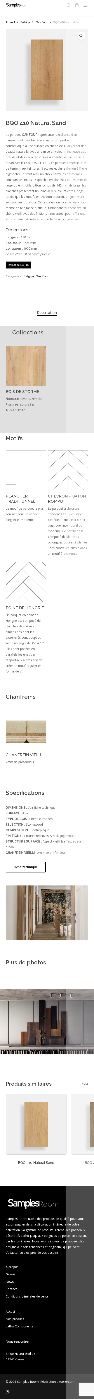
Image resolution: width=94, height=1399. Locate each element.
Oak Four (42, 22)
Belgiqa (25, 22)
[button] (86, 5)
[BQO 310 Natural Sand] (36, 1124)
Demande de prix (18, 265)
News (10, 1282)
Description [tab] (47, 312)
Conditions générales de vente (27, 1296)
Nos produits (15, 1319)
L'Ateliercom (65, 1381)
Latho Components (19, 1326)
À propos (12, 1267)
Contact (11, 1289)
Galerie (11, 1274)
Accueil (10, 22)
